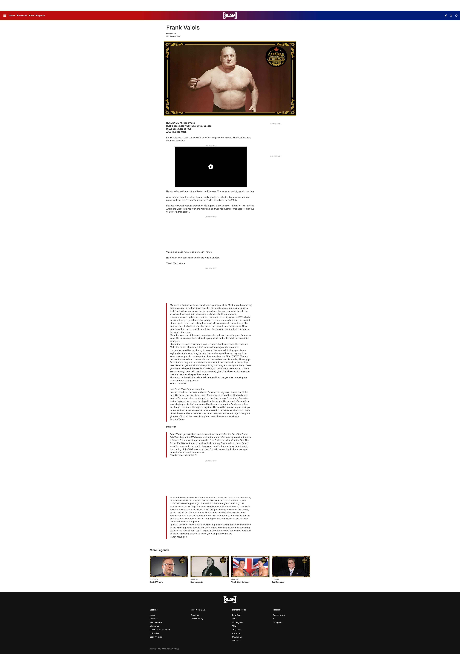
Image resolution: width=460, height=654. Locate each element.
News (12, 15)
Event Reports (37, 15)
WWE (234, 619)
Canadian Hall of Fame (160, 630)
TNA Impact (237, 637)
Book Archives (156, 637)
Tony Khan (236, 615)
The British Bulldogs (240, 582)
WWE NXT (236, 641)
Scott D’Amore (156, 582)
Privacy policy (197, 619)
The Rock (236, 633)
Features (22, 15)
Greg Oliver (171, 33)
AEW (234, 626)
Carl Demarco (278, 582)
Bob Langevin (196, 582)
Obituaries (154, 633)
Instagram (277, 622)
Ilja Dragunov (237, 622)
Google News (279, 615)
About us (195, 615)
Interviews (154, 626)
